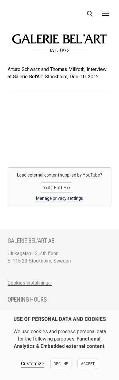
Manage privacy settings (59, 198)
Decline (61, 364)
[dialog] (59, 344)
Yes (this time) (56, 187)
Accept (88, 364)
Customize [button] (32, 364)
